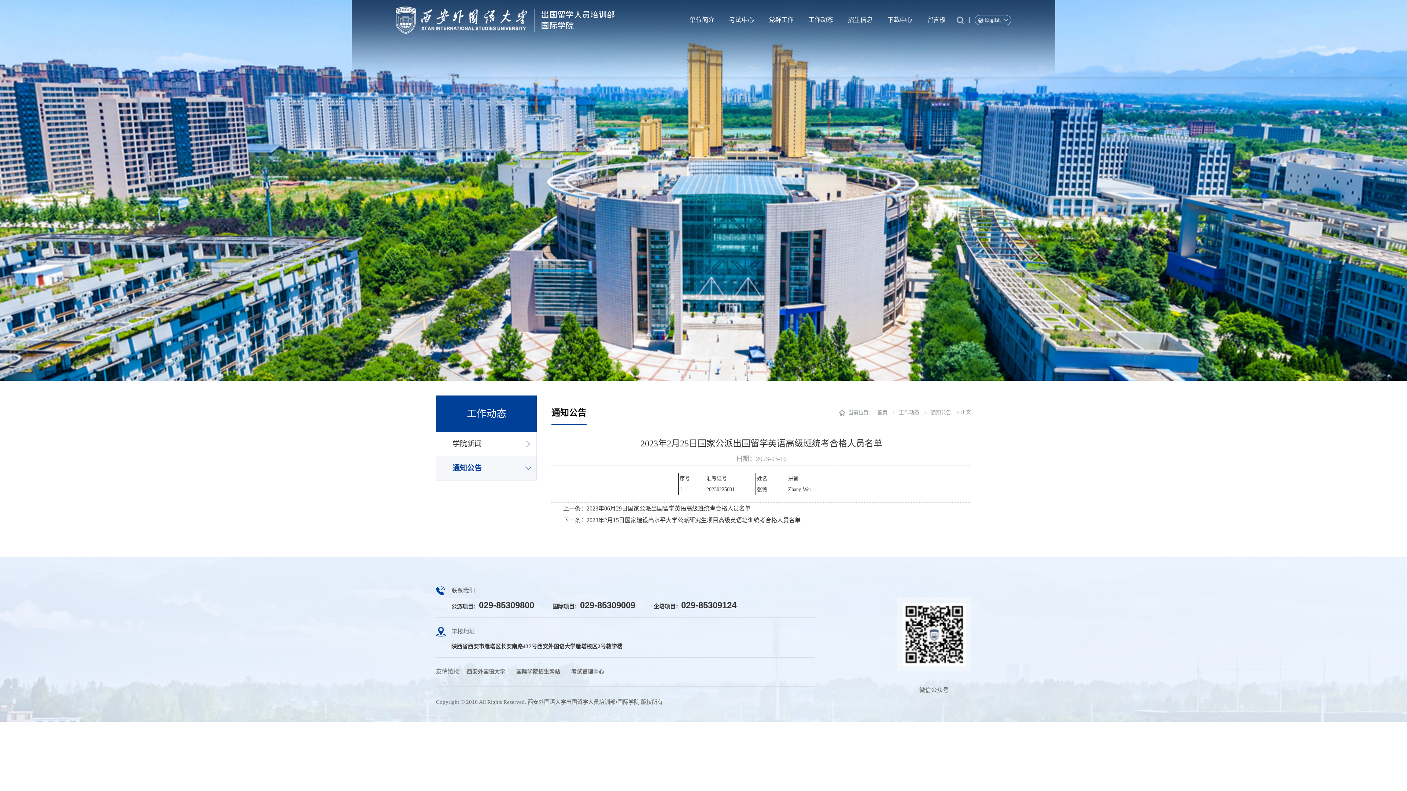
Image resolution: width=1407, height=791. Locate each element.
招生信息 (860, 19)
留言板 (936, 19)
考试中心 (741, 19)
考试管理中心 (587, 672)
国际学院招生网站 (538, 672)
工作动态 (820, 19)
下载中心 (899, 19)
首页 (882, 412)
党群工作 (781, 19)
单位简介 (702, 19)
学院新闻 (467, 444)
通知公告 (467, 468)
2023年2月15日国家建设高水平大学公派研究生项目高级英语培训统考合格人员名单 (694, 520)
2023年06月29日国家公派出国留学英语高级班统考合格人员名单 (669, 508)
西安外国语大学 (486, 672)
